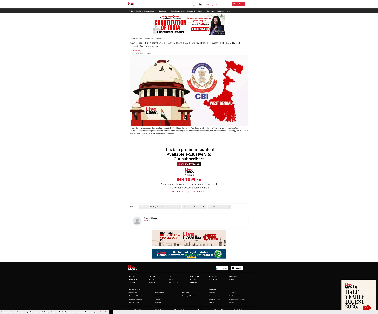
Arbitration (152, 282)
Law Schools (191, 11)
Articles (183, 11)
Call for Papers (132, 292)
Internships (212, 302)
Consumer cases (194, 276)
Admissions (158, 296)
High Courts (162, 11)
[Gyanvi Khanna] (137, 221)
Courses (157, 299)
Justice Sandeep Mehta (200, 207)
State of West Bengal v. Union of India (219, 207)
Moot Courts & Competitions (136, 296)
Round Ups (192, 279)
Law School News (133, 302)
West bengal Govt (155, 207)
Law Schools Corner (134, 289)
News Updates (175, 11)
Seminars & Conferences (135, 299)
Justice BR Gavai (187, 207)
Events (211, 296)
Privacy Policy (104, 312)
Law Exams (158, 302)
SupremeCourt (144, 207)
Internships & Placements (189, 296)
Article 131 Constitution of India (171, 207)
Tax (170, 276)
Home (132, 38)
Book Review (213, 279)
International (193, 282)
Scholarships (185, 292)
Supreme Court (149, 11)
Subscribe (189, 164)
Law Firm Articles (234, 296)
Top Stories (139, 11)
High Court (131, 282)
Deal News (212, 292)
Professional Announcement (237, 299)
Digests (200, 11)
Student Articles (159, 292)
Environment (233, 276)
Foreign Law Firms (214, 299)
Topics (133, 11)
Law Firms (210, 11)
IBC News (152, 279)
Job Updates (220, 11)
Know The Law (173, 282)
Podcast (231, 279)
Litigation (232, 302)
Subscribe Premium (238, 4)
